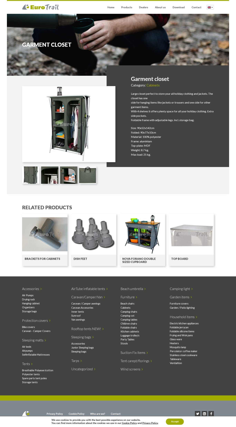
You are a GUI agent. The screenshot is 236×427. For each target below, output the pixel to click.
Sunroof (76, 315)
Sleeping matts (33, 340)
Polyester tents (31, 374)
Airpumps (27, 350)
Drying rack (28, 299)
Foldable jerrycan (179, 327)
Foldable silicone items (182, 331)
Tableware (175, 359)
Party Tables (127, 339)
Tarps (76, 361)
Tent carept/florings (136, 361)
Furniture (128, 297)
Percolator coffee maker (183, 351)
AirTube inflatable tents (88, 289)
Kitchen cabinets (130, 331)
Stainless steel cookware (183, 355)
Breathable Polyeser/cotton (37, 370)
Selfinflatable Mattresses (36, 354)
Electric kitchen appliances (184, 323)
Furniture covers (179, 303)
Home (110, 7)
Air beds (26, 346)
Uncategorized (82, 369)
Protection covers (35, 320)
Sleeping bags (81, 337)
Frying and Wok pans (181, 335)
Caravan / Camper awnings (85, 303)
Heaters (174, 343)
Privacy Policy (55, 413)
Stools (124, 343)
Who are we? (97, 413)
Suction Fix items (134, 353)
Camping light (180, 289)
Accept (175, 421)
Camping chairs (129, 311)
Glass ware (176, 339)
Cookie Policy (76, 413)
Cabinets (153, 85)
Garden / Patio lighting (182, 307)
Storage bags (29, 311)
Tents (26, 364)
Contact (196, 7)
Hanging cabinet (31, 303)
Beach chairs (127, 303)
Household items (183, 317)
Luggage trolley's (130, 335)
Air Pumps (28, 295)
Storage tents (30, 382)
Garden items (180, 297)
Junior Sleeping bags (82, 347)
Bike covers (28, 327)
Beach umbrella (132, 289)
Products (126, 7)
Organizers (28, 307)
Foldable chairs (129, 327)
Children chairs (129, 323)
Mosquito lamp (178, 347)
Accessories (31, 289)
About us (160, 7)
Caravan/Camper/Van (87, 297)
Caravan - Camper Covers (36, 331)
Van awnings (78, 319)
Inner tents (77, 311)
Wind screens (131, 369)
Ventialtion (176, 363)
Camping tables (129, 319)
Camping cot (127, 315)
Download (179, 7)
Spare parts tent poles (34, 378)
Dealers (143, 7)
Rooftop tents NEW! (86, 329)
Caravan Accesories (82, 307)
